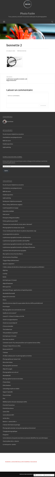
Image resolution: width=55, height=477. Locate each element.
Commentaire (43, 105)
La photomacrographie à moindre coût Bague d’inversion (19, 247)
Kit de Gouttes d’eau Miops (10, 257)
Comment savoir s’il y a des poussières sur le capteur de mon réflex (21, 342)
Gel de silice (6, 418)
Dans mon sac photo (8, 339)
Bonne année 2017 (8, 349)
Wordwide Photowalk (9, 293)
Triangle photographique (10, 431)
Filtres (4, 300)
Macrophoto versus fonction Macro (13, 254)
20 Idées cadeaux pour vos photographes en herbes (17, 356)
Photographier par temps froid (11, 359)
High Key (5, 270)
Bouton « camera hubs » (10, 421)
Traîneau (5, 352)
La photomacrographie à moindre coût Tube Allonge (17, 244)
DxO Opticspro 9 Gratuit (9, 336)
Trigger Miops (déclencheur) (11, 260)
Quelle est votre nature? (9, 313)
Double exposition (8, 144)
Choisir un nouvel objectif (10, 323)
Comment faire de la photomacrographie (14, 250)
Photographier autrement (10, 365)
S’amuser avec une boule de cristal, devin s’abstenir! (17, 224)
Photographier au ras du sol (10, 372)
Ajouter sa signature (8, 263)
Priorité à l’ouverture (9, 405)
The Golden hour (7, 329)
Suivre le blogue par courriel (12, 156)
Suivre (6, 170)
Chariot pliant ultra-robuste (11, 441)
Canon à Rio (6, 411)
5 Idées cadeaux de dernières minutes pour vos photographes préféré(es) (23, 267)
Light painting (7, 147)
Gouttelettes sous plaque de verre (12, 137)
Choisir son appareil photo (10, 319)
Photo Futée (27, 13)
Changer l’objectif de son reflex (12, 346)
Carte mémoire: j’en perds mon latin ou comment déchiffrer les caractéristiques (25, 438)
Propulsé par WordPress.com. (27, 474)
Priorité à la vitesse (8, 408)
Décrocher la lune (7, 362)
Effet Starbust (7, 385)
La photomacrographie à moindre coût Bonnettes (17, 237)
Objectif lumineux (8, 283)
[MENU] (4, 22)
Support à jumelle (8, 392)
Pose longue (6, 306)
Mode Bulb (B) (7, 375)
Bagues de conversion (9, 296)
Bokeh (4, 277)
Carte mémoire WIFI (8, 415)
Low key (5, 273)
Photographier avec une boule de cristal (14, 310)
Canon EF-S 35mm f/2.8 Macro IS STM (13, 316)
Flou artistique (7, 395)
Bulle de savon (7, 140)
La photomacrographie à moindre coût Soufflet (16, 241)
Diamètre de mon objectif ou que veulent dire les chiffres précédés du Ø (23, 303)
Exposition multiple (8, 211)
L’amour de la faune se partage (11, 425)
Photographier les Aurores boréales (13, 379)
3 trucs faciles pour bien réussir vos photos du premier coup (19, 231)
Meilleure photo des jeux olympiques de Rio (15, 402)
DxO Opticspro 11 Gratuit (10, 280)
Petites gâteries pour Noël (10, 221)
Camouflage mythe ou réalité (11, 388)
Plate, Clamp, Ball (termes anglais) (12, 204)
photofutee (22, 50)
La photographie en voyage (10, 208)
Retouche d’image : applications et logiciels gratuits (17, 290)
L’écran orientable (8, 326)
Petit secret (6, 214)
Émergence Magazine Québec (11, 217)
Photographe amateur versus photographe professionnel (19, 428)
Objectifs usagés (7, 369)
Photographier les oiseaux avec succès (13, 227)
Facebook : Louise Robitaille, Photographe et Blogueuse (21, 461)
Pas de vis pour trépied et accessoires (13, 134)
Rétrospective (7, 287)
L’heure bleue (6, 382)
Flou (4, 398)
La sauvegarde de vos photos (11, 234)
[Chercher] (51, 22)
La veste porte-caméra (9, 444)
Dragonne (5, 434)
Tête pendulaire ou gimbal (10, 333)
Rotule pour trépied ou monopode (12, 201)
